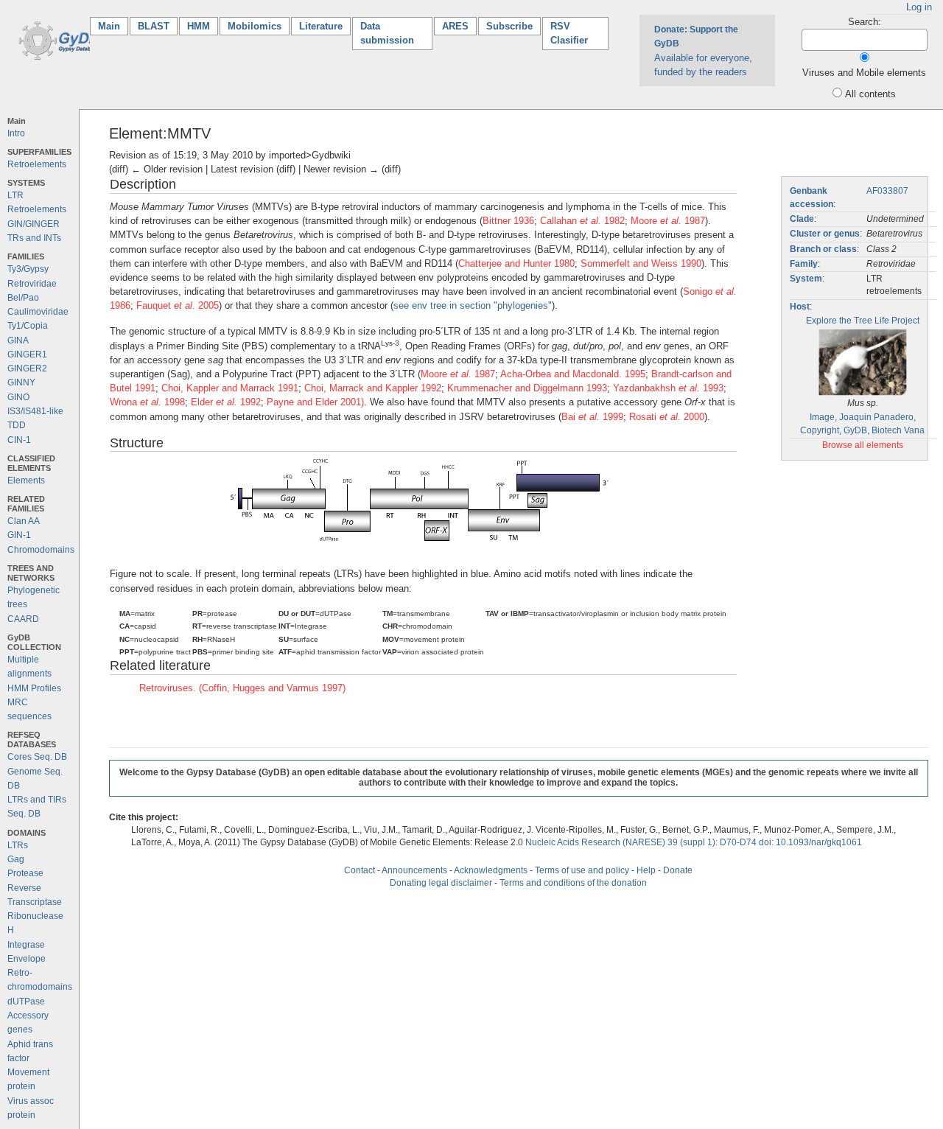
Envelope (26, 958)
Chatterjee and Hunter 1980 (516, 263)
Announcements (414, 870)
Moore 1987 (668, 220)
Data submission (387, 33)
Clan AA (23, 521)
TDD (16, 425)
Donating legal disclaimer (441, 882)
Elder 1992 (226, 402)
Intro (16, 133)
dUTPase (26, 1001)
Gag (15, 859)
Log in (919, 7)
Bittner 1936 (508, 220)
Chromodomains (40, 549)
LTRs (17, 845)
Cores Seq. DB (37, 756)
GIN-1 (19, 535)
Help (646, 870)
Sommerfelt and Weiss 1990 (641, 263)
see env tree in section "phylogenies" (472, 305)
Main (113, 26)
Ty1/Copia (27, 325)
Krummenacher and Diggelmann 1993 (527, 388)
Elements (26, 480)
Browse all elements (862, 445)
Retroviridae (32, 283)
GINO (18, 397)
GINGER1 (27, 354)
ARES (455, 26)
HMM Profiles (34, 688)
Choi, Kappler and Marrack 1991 (229, 388)
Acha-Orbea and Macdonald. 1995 (572, 374)
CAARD (23, 619)
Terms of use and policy (582, 870)
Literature (321, 26)
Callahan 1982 (582, 220)
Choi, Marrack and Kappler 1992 (372, 388)
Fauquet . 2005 (177, 305)
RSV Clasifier (569, 33)
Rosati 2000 (666, 416)
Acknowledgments (490, 870)
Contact (359, 870)
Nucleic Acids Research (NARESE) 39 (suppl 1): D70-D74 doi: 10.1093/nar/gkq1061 (693, 842)
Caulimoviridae (38, 311)
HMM (198, 26)
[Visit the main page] (61, 39)
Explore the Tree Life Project (862, 320)
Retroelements (36, 164)
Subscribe (509, 26)
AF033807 (887, 190)
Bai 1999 (592, 416)
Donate (678, 870)
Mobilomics (254, 26)
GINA (18, 340)
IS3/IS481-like (35, 411)
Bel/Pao (23, 297)
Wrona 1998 (147, 402)
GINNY (21, 382)
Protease (25, 873)
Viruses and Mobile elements (864, 72)
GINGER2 (27, 368)
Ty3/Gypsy (28, 269)
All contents (870, 93)
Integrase (26, 944)
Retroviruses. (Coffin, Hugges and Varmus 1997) (242, 687)
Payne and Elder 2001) (315, 402)
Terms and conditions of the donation (573, 882)
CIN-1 (19, 440)
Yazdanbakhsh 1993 (668, 388)
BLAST (153, 26)
